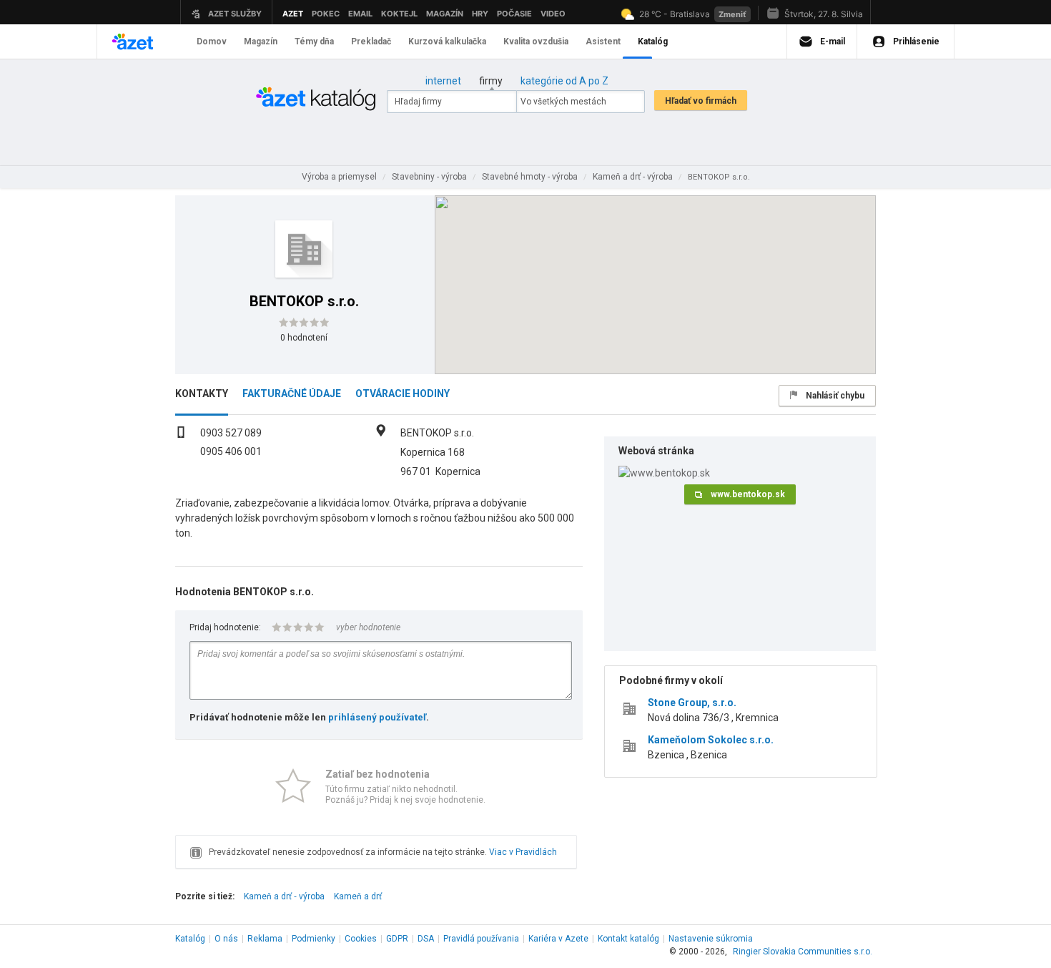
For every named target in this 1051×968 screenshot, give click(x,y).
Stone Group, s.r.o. (692, 702)
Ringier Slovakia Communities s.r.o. (802, 952)
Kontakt (628, 939)
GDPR (397, 939)
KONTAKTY (201, 393)
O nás (226, 939)
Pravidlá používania (481, 939)
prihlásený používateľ (377, 717)
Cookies (361, 939)
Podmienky (313, 939)
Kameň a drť (358, 896)
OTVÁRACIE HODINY (402, 393)
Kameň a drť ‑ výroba (284, 896)
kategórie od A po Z (564, 81)
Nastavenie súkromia (710, 939)
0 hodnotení (303, 338)
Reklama (264, 939)
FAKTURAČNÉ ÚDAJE (291, 393)
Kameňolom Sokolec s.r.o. (711, 739)
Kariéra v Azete (558, 939)
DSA (426, 939)
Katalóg (190, 939)
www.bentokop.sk (748, 494)
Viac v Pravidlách (523, 852)
